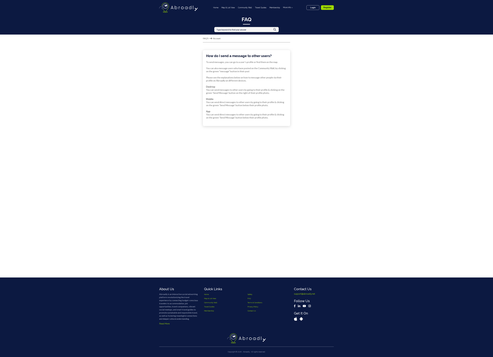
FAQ (249, 298)
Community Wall (242, 8)
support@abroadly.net (304, 294)
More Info (284, 7)
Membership (272, 8)
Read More (164, 323)
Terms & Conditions (255, 302)
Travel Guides (258, 8)
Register (325, 7)
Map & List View (225, 8)
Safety (250, 294)
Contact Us (252, 311)
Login (309, 7)
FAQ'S (205, 38)
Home (214, 7)
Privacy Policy (253, 307)
